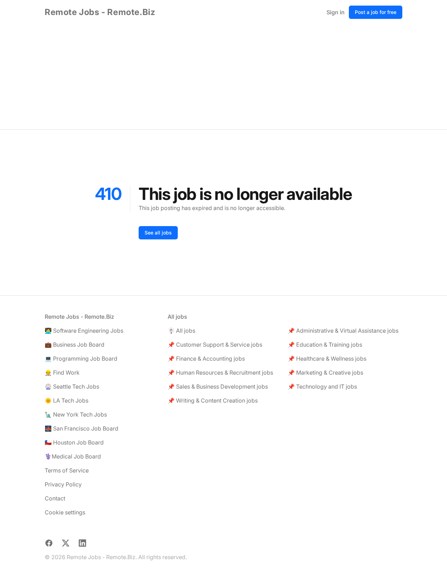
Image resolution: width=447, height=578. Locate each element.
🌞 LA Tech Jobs (66, 400)
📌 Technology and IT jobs (322, 386)
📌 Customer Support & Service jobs (215, 344)
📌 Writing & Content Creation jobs (213, 400)
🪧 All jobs (181, 330)
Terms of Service (67, 470)
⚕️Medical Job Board (73, 456)
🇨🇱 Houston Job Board (74, 442)
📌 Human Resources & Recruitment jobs (220, 372)
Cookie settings (65, 512)
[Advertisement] (223, 77)
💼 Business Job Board (74, 344)
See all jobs (158, 233)
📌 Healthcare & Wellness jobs (327, 358)
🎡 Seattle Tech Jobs (72, 386)
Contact (55, 498)
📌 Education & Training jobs (325, 344)
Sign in (336, 12)
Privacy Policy (63, 484)
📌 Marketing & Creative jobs (325, 372)
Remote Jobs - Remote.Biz (100, 12)
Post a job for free (375, 12)
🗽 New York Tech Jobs (76, 414)
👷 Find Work (62, 372)
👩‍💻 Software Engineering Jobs (84, 330)
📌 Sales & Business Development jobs (218, 386)
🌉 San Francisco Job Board (81, 428)
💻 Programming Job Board (81, 358)
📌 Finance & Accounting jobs (206, 358)
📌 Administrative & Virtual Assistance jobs (343, 330)
